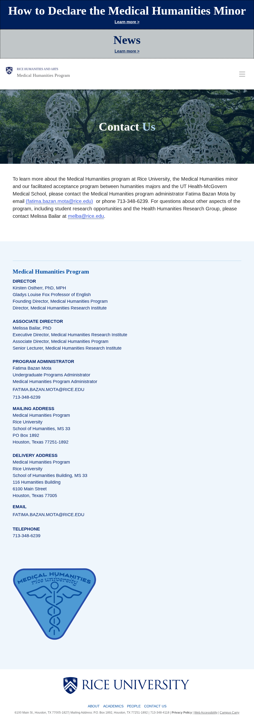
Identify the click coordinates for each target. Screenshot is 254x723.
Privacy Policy (182, 712)
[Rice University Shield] (9, 72)
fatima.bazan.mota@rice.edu (59, 201)
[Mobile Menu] (242, 74)
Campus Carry (229, 712)
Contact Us (155, 706)
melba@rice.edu (86, 216)
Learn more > (127, 22)
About (94, 706)
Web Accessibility (206, 712)
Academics (113, 706)
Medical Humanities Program (43, 75)
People (134, 706)
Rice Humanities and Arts (37, 69)
